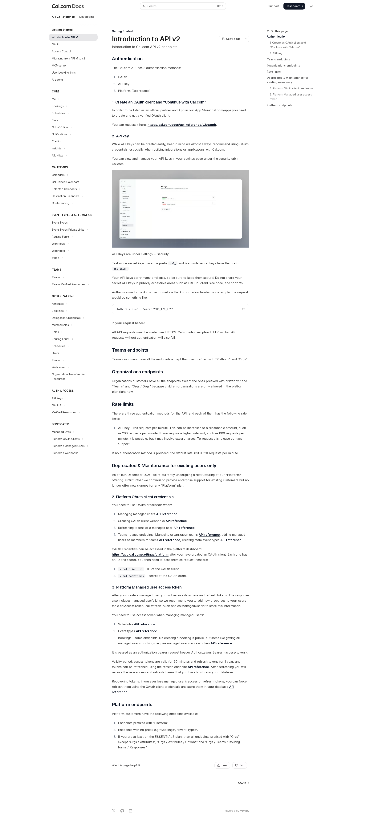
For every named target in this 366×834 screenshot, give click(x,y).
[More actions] (246, 39)
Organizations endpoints (283, 65)
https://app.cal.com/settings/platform (140, 554)
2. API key (276, 53)
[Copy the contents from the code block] (243, 308)
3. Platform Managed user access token (291, 97)
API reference (166, 514)
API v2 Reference (63, 16)
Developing (87, 16)
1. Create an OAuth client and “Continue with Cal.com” (288, 45)
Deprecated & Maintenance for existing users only (287, 80)
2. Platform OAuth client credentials (292, 88)
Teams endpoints (278, 59)
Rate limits (274, 71)
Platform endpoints (279, 105)
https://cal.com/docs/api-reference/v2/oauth (182, 125)
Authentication (277, 36)
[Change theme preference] (311, 6)
